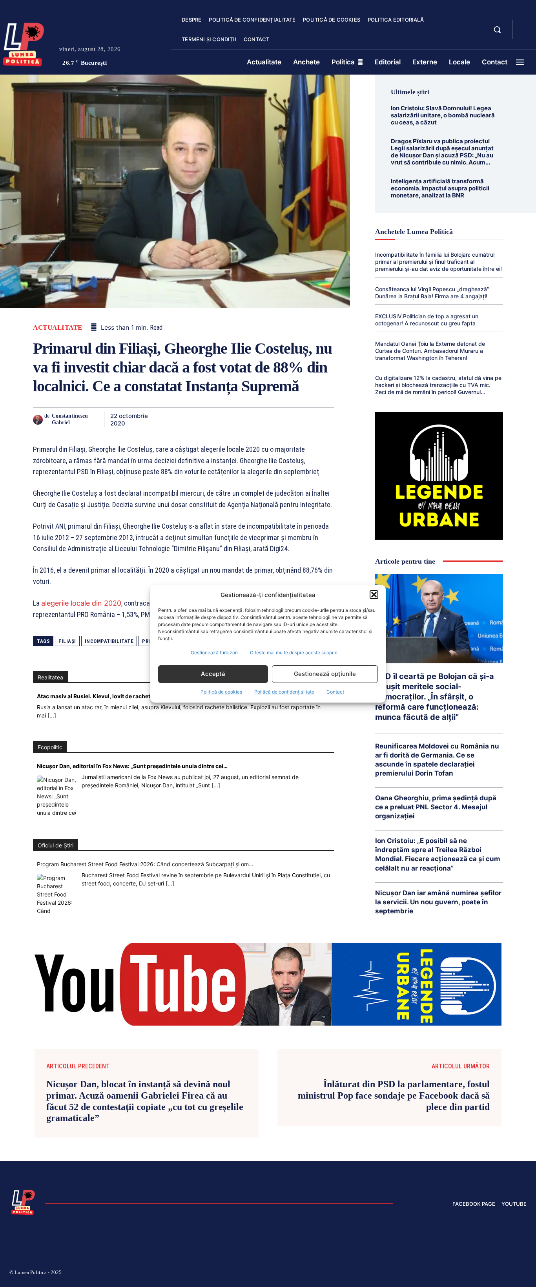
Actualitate (57, 327)
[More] (326, 419)
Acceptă (213, 673)
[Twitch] (467, 1273)
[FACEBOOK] (525, 25)
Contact (335, 692)
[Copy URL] (307, 419)
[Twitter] (181, 419)
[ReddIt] (253, 419)
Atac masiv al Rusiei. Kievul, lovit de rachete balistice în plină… (119, 696)
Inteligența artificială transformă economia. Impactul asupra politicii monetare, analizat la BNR (440, 188)
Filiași (67, 641)
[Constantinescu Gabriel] (38, 420)
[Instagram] (430, 1273)
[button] (374, 595)
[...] (51, 715)
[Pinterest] (199, 419)
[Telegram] (289, 419)
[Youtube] (523, 1273)
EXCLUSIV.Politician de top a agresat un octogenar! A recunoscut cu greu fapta (426, 320)
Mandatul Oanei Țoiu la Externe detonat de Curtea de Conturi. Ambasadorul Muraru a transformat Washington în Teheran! (430, 350)
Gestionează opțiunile (325, 673)
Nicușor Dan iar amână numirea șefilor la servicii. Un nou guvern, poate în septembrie (438, 902)
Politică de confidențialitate (284, 692)
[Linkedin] (235, 419)
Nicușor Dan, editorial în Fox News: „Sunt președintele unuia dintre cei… (132, 766)
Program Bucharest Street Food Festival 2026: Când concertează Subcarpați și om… (145, 864)
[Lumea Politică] (23, 1201)
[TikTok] (448, 1273)
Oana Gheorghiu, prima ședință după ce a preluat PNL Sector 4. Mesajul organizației (435, 807)
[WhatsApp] (217, 419)
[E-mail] (271, 419)
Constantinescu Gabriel (70, 419)
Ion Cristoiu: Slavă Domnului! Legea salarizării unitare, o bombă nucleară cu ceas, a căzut (443, 115)
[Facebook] (163, 419)
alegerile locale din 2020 (81, 603)
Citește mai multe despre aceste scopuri (293, 652)
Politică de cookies (221, 692)
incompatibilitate (109, 641)
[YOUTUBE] (525, 34)
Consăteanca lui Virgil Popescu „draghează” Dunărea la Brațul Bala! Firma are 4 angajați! (432, 292)
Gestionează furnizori (214, 652)
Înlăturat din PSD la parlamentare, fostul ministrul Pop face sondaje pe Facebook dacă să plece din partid (394, 1095)
